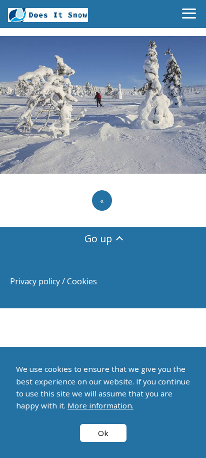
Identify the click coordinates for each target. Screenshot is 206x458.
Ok (103, 433)
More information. (101, 405)
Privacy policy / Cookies (53, 281)
